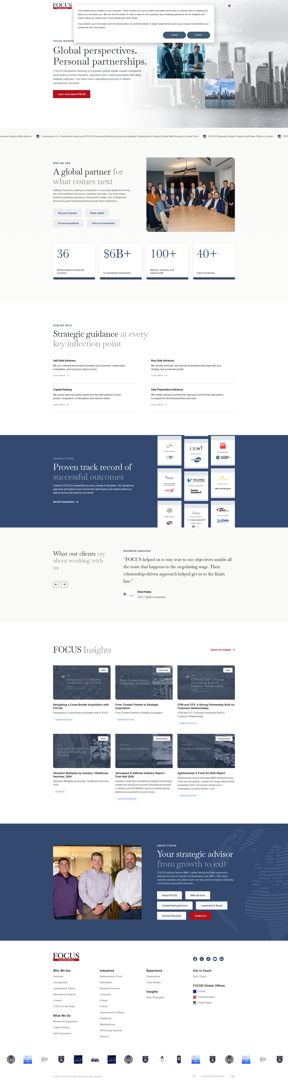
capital (114, 190)
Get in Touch (199, 976)
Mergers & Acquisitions (65, 1021)
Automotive (106, 982)
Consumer (105, 994)
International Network (64, 994)
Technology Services (111, 1030)
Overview (58, 976)
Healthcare (105, 1018)
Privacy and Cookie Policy (212, 1076)
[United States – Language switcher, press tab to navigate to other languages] (230, 6)
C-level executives (118, 75)
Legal (232, 1076)
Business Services (110, 988)
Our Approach (60, 982)
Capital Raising (61, 1027)
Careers (57, 1000)
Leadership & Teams (64, 988)
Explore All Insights (221, 650)
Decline (198, 35)
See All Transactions (63, 502)
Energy (103, 1000)
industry (58, 79)
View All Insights (155, 997)
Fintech (104, 1006)
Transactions (153, 976)
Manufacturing (107, 1024)
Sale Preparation (62, 1033)
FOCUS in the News (64, 1006)
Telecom (104, 1036)
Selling (57, 190)
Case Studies (153, 982)
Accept (174, 35)
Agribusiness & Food (111, 976)
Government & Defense (112, 1012)
